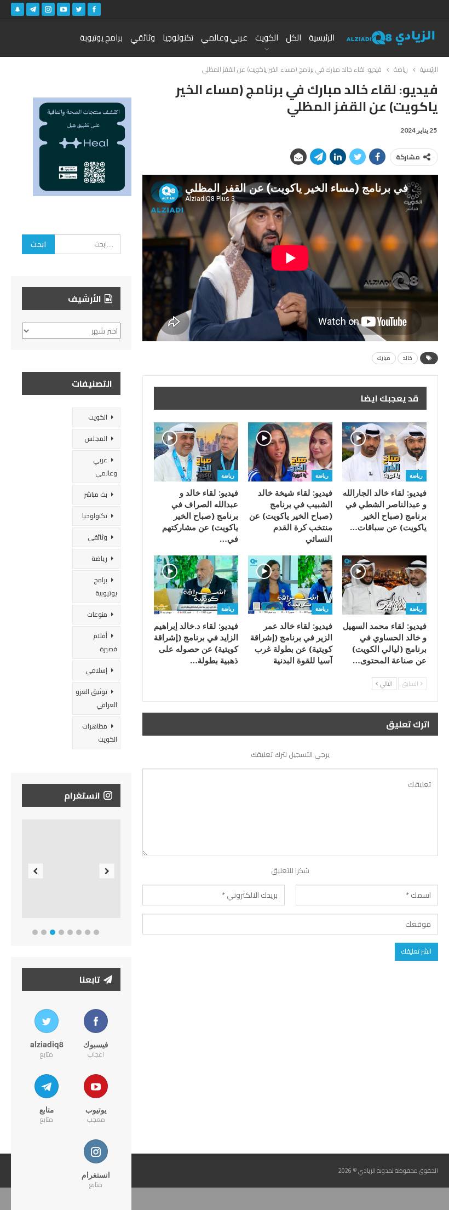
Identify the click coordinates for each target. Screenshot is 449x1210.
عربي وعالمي (224, 37)
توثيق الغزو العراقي (96, 698)
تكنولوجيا (178, 37)
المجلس (95, 438)
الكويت (266, 37)
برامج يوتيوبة (101, 37)
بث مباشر (95, 494)
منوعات (97, 614)
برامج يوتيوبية (105, 586)
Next (107, 871)
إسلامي (96, 670)
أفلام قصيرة (105, 642)
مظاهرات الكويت (99, 733)
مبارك (383, 358)
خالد (407, 358)
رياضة (416, 475)
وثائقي (142, 37)
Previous (35, 871)
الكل (293, 37)
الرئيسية (322, 37)
